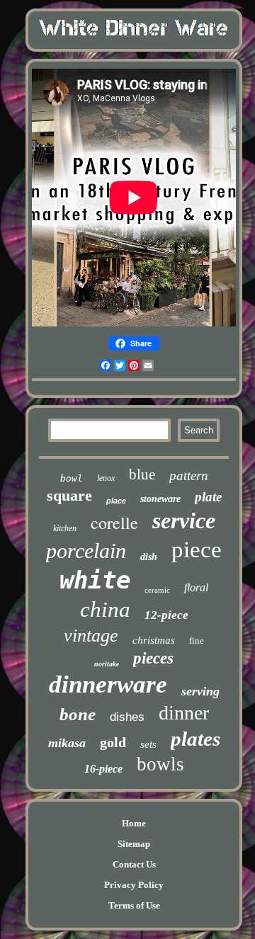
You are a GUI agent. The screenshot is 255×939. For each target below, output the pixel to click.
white (95, 580)
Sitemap (134, 843)
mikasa (67, 743)
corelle (114, 522)
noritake (106, 664)
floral (196, 587)
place (116, 500)
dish (148, 557)
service (183, 520)
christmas (153, 640)
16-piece (103, 769)
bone (78, 714)
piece (196, 549)
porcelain (86, 550)
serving (200, 691)
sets (148, 744)
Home (134, 823)
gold (113, 742)
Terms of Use (134, 905)
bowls (160, 764)
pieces (153, 658)
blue (142, 474)
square (69, 495)
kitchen (64, 528)
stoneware (160, 499)
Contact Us (134, 864)
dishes (127, 717)
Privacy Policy (134, 885)
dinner (184, 713)
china (105, 609)
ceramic (157, 590)
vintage (91, 635)
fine (196, 640)
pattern (188, 475)
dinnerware (108, 684)
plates (195, 738)
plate (208, 496)
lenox (106, 478)
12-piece (166, 615)
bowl (71, 478)
